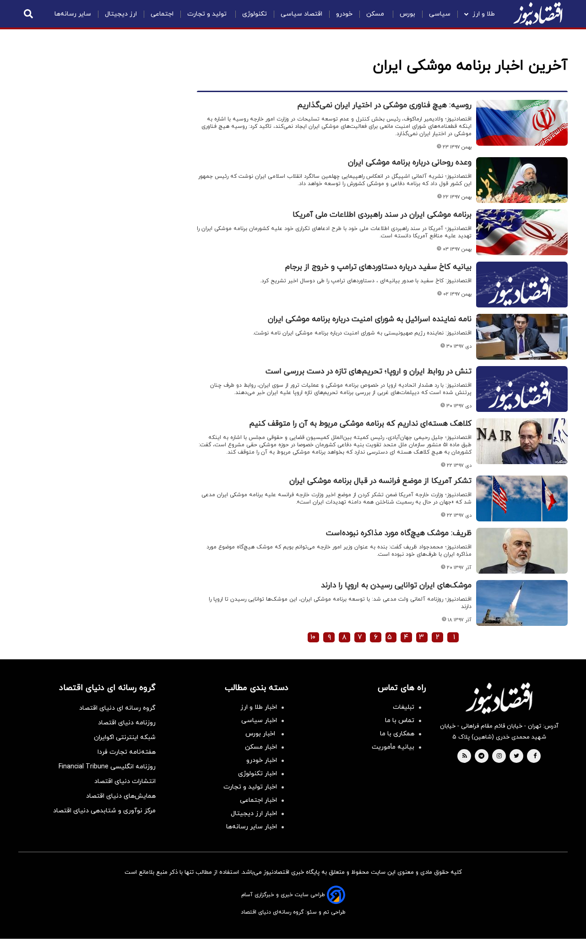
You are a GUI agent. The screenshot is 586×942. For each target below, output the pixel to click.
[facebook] (535, 756)
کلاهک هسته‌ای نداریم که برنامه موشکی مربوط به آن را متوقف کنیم (360, 423)
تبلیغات (403, 707)
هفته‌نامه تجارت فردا (127, 752)
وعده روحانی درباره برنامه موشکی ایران (410, 162)
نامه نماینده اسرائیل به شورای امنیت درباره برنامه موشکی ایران (370, 319)
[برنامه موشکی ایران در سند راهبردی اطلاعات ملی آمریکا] (522, 232)
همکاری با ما (397, 733)
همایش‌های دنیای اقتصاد (121, 796)
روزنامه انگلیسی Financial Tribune (107, 766)
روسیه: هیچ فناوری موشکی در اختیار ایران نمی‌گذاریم (384, 105)
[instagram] (499, 756)
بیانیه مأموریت (393, 747)
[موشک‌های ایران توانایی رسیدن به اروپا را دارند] (522, 603)
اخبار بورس (261, 733)
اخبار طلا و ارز (258, 707)
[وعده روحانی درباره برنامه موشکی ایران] (522, 180)
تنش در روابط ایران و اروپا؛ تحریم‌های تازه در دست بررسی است (369, 371)
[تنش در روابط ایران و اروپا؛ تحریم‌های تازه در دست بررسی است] (522, 400)
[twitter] (516, 756)
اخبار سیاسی (259, 720)
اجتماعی (162, 14)
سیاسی (439, 14)
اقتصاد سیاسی (301, 14)
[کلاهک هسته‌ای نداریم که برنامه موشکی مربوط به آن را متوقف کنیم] (522, 441)
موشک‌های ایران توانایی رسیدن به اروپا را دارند (396, 585)
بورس (407, 14)
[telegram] (481, 756)
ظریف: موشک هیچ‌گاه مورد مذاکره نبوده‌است (399, 533)
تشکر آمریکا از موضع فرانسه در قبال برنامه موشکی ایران (380, 481)
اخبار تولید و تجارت (250, 787)
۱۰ (312, 637)
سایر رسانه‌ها (72, 14)
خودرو (344, 14)
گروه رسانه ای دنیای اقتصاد (117, 708)
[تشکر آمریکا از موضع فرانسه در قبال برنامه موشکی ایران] (522, 498)
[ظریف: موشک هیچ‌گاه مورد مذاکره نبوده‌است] (522, 551)
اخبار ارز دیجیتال (254, 813)
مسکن (376, 14)
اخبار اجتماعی (258, 800)
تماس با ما (399, 720)
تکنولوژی (254, 14)
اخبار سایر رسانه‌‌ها (251, 826)
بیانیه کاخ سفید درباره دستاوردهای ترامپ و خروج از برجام (378, 267)
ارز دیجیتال (121, 14)
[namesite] (538, 14)
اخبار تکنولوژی (257, 773)
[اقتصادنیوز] (499, 698)
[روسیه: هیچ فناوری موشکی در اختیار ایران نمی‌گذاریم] (522, 123)
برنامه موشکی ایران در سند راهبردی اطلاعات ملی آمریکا (382, 214)
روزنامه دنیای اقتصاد (127, 722)
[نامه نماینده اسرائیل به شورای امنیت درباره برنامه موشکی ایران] (522, 337)
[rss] (464, 756)
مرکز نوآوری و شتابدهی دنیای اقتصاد (104, 810)
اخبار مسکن (261, 747)
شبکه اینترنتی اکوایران (125, 737)
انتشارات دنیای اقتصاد (125, 781)
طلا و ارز (484, 14)
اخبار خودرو (261, 760)
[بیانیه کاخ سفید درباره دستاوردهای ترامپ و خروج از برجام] (522, 295)
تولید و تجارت (207, 14)
